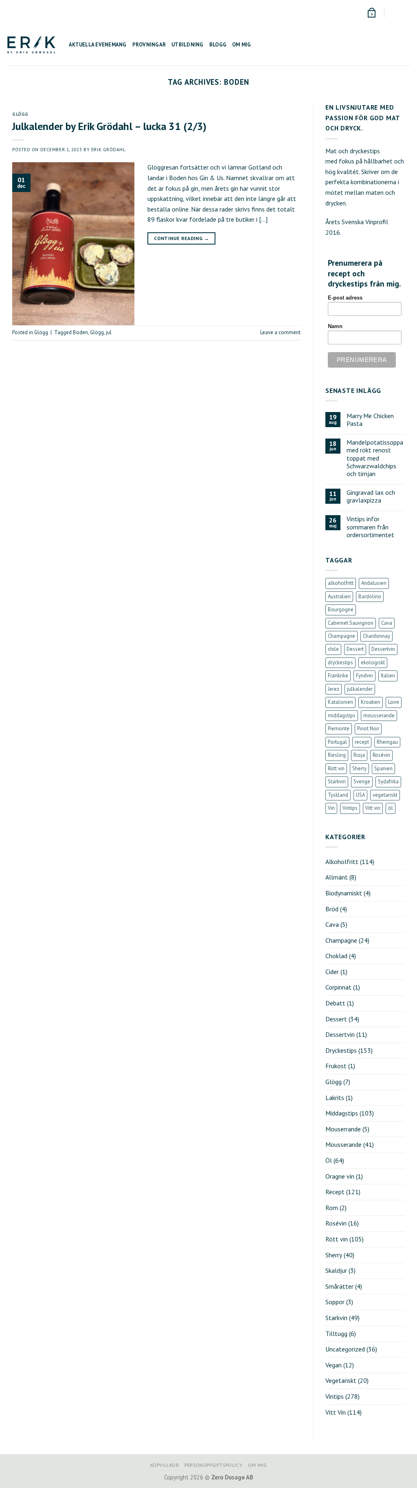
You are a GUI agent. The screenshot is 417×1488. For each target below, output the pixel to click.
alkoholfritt (340, 583)
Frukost (336, 1066)
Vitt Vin (335, 1412)
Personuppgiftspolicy (213, 1465)
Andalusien (373, 583)
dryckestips (340, 662)
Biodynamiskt (343, 893)
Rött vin (336, 768)
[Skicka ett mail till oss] (406, 12)
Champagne (341, 636)
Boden (80, 332)
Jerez (333, 689)
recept (362, 741)
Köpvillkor (164, 1465)
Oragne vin (339, 1176)
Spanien (383, 768)
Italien (388, 675)
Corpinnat (338, 987)
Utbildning (187, 44)
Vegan (333, 1365)
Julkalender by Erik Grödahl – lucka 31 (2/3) (109, 126)
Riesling (337, 755)
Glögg (20, 114)
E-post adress (345, 298)
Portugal (337, 741)
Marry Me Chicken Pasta (370, 420)
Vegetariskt (340, 1380)
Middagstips (341, 1113)
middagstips (342, 715)
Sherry (359, 768)
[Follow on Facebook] (391, 12)
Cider (332, 972)
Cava (386, 622)
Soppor (335, 1302)
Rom (331, 1208)
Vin (331, 808)
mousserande (379, 715)
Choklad (336, 956)
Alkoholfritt (341, 862)
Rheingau (387, 741)
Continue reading (181, 238)
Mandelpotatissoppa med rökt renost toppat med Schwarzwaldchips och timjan (375, 458)
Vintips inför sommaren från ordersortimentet (370, 526)
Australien (339, 596)
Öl (328, 1160)
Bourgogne (340, 609)
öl (390, 808)
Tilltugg (336, 1333)
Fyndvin (364, 675)
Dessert (355, 649)
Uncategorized (345, 1349)
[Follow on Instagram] (399, 12)
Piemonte (338, 728)
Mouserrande (343, 1129)
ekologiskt (373, 662)
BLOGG (217, 44)
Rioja (359, 755)
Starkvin (337, 781)
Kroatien (370, 702)
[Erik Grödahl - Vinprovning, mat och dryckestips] (31, 44)
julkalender (360, 689)
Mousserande (343, 1144)
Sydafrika (388, 781)
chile (333, 649)
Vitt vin (372, 808)
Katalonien (340, 702)
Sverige (361, 781)
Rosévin (381, 755)
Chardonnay (376, 636)
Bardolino (369, 596)
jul (109, 332)
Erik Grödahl (108, 149)
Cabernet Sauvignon (350, 622)
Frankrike (338, 675)
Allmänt (336, 877)
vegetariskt (385, 794)
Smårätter (339, 1286)
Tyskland (338, 794)
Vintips (350, 808)
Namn (335, 326)
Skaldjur (336, 1270)
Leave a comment (280, 332)
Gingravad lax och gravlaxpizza (371, 496)
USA (360, 794)
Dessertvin (383, 649)
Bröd (331, 909)
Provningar (149, 44)
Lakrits (334, 1097)
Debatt (335, 1003)
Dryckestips (341, 1050)
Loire (393, 702)
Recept (335, 1192)
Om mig (241, 44)
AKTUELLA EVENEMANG (98, 44)
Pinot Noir (368, 728)
